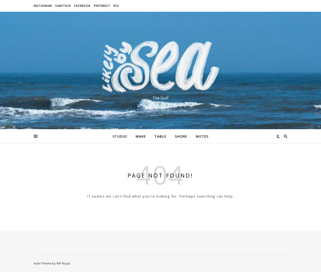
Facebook (82, 6)
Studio (120, 136)
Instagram (43, 6)
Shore (181, 136)
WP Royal (63, 263)
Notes (202, 136)
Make (141, 136)
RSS (116, 6)
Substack (63, 6)
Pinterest (102, 6)
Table (160, 136)
